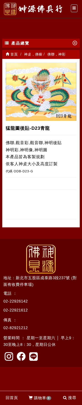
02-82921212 (15, 328)
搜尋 (72, 398)
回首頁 (12, 398)
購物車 (42, 398)
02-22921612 (15, 310)
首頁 (13, 54)
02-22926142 (15, 301)
